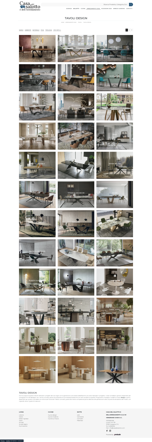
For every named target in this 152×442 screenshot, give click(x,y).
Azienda (69, 8)
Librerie (21, 415)
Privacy (3, 440)
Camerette (80, 417)
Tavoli (80, 22)
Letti (78, 415)
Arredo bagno (23, 424)
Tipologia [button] (48, 30)
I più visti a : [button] (57, 30)
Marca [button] (21, 30)
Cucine (83, 8)
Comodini (80, 418)
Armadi (21, 422)
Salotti (76, 8)
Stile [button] (42, 30)
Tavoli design (87, 22)
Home (62, 22)
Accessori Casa (106, 8)
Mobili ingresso (23, 418)
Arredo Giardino (119, 8)
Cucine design (52, 415)
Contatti (129, 8)
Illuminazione (23, 426)
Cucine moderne (53, 417)
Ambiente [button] (28, 30)
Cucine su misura (53, 418)
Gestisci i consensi (17, 440)
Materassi (80, 420)
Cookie (8, 440)
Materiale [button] (35, 30)
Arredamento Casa (93, 8)
